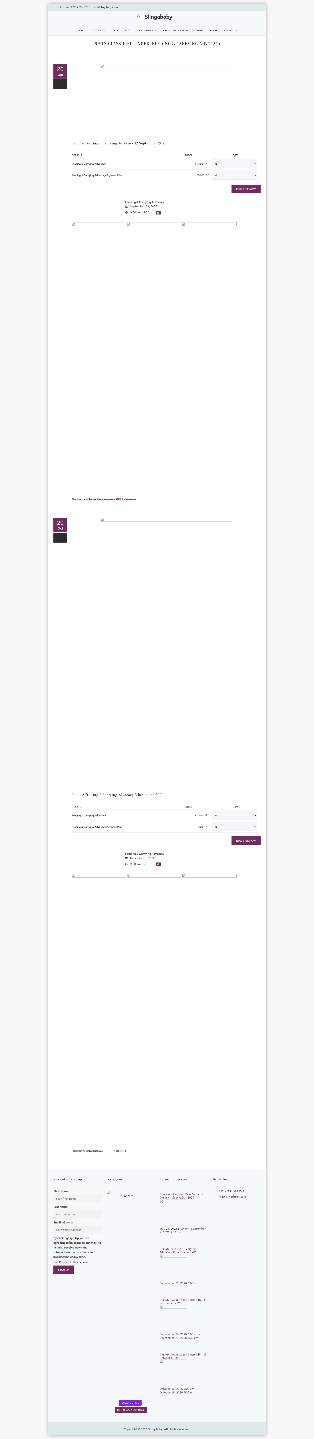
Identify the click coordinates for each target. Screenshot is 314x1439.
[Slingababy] (157, 18)
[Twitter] (236, 7)
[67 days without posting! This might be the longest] (142, 1242)
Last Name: (60, 1206)
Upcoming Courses (173, 1179)
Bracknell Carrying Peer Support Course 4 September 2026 (181, 1196)
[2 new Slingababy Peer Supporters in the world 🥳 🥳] (118, 1360)
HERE (119, 499)
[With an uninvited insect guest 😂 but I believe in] (142, 1298)
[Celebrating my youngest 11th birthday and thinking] (118, 1302)
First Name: (61, 1191)
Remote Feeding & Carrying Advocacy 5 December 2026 (118, 795)
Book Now (99, 30)
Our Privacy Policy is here (70, 1262)
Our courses (121, 30)
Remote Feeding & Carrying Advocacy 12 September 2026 (119, 143)
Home (81, 30)
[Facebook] (250, 7)
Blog (213, 30)
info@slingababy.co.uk (106, 7)
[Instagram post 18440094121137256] (142, 1331)
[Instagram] (257, 7)
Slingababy (155, 1429)
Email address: (63, 1222)
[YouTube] (243, 7)
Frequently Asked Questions (183, 30)
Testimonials (146, 30)
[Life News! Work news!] (118, 1207)
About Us (230, 30)
